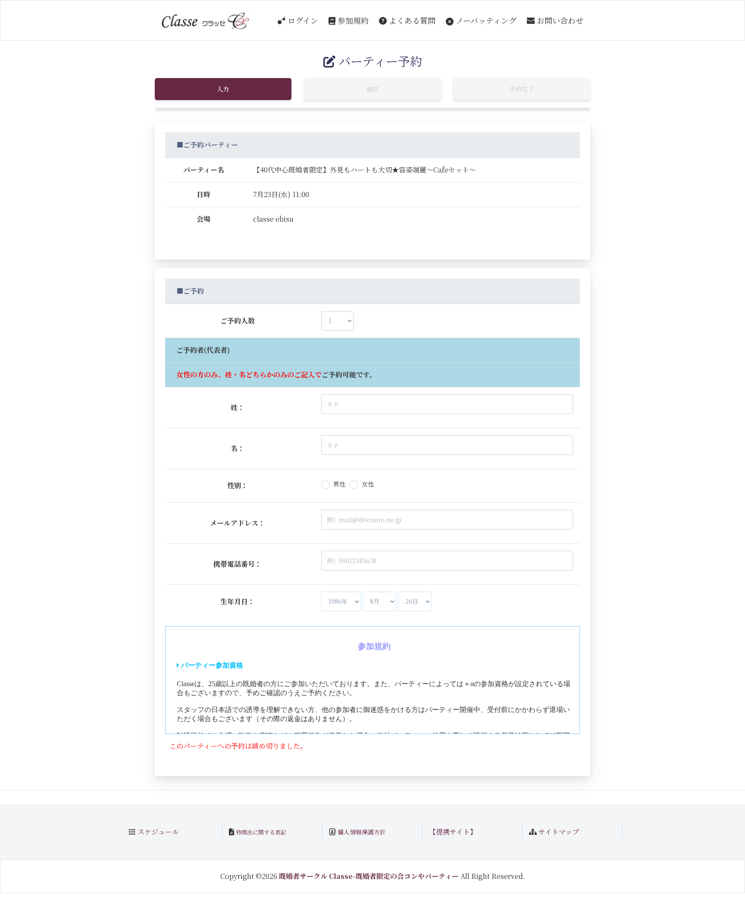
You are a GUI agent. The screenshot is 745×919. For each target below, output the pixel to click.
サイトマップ (558, 832)
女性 (368, 484)
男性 (339, 484)
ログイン (301, 20)
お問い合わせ (559, 20)
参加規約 (352, 20)
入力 (223, 89)
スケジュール (158, 832)
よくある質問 (411, 20)
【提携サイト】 (453, 832)
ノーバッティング (485, 20)
